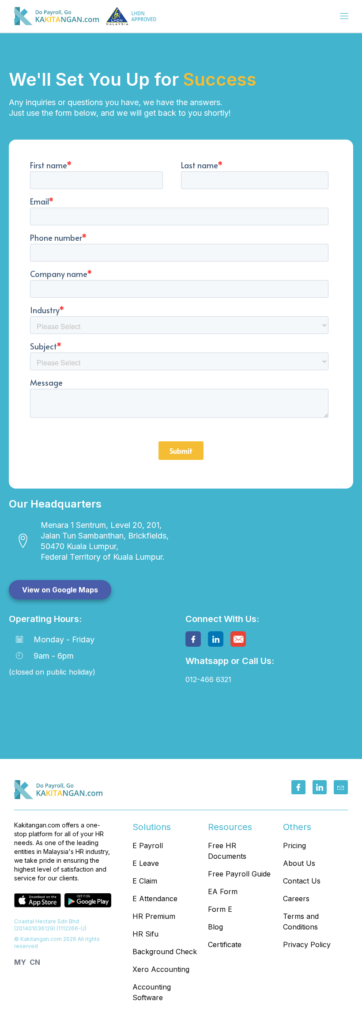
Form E (220, 909)
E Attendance (154, 898)
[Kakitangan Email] (341, 787)
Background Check (164, 951)
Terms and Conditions (301, 921)
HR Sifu (145, 933)
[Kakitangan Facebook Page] (298, 787)
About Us (299, 863)
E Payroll (147, 845)
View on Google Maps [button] (60, 589)
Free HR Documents (227, 851)
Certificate (224, 944)
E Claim (144, 880)
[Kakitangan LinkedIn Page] (320, 787)
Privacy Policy (307, 944)
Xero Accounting (160, 969)
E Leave (145, 863)
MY (20, 962)
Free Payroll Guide (239, 873)
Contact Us (302, 880)
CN (35, 962)
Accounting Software (151, 992)
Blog (215, 926)
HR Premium (153, 916)
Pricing (294, 845)
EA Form (223, 891)
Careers (296, 898)
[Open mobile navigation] (344, 17)
